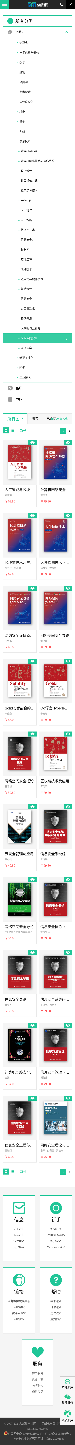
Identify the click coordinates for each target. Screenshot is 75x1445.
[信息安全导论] (19, 971)
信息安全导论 (15, 999)
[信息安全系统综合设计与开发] (55, 826)
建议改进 (56, 1313)
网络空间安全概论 (19, 780)
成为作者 (56, 1319)
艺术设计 (25, 91)
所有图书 (15, 419)
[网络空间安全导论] (55, 607)
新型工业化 (26, 357)
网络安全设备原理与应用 (20, 635)
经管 (22, 72)
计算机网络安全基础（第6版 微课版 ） (55, 489)
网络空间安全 (29, 338)
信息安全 (26, 298)
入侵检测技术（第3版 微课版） (55, 562)
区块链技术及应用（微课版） (20, 562)
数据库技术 (28, 229)
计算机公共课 (29, 180)
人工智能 (26, 220)
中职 (18, 400)
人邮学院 (19, 1307)
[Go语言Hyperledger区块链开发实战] (55, 680)
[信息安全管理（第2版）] (55, 1044)
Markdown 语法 (56, 1247)
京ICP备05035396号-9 (58, 1433)
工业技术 (25, 377)
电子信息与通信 (29, 52)
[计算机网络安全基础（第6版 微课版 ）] (55, 462)
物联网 (25, 249)
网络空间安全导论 (54, 635)
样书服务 (37, 1373)
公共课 (23, 82)
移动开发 (26, 318)
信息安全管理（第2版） (55, 1072)
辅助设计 (26, 288)
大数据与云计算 (30, 328)
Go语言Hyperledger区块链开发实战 (55, 707)
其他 (22, 121)
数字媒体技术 (29, 190)
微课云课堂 (19, 1313)
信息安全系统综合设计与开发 (55, 853)
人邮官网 (19, 1319)
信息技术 (25, 141)
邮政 (22, 131)
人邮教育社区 (38, 5)
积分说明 (56, 1241)
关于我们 (19, 1229)
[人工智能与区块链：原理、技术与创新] (19, 462)
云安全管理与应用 (19, 853)
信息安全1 (27, 239)
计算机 (23, 42)
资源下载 (37, 1379)
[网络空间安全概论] (19, 753)
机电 (22, 111)
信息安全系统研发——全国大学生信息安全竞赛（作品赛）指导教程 (55, 999)
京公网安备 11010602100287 (25, 1433)
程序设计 (26, 170)
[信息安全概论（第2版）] (55, 899)
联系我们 (19, 1235)
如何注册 (56, 1229)
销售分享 (37, 1391)
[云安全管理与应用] (19, 826)
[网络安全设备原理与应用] (19, 607)
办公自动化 (28, 308)
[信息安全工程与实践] (19, 1117)
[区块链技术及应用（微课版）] (19, 535)
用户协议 (19, 1247)
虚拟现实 (26, 348)
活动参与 (37, 1385)
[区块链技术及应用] (55, 753)
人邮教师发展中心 (19, 1301)
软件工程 (26, 259)
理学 (22, 367)
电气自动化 (26, 102)
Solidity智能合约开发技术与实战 (20, 707)
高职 (18, 388)
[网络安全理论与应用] (55, 1117)
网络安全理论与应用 (55, 1145)
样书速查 (56, 1301)
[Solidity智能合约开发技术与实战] (19, 680)
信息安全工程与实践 (20, 1145)
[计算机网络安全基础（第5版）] (19, 1044)
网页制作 (26, 210)
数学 (22, 62)
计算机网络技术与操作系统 (37, 161)
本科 (18, 32)
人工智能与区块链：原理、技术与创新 (20, 489)
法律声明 (19, 1241)
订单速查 (56, 1307)
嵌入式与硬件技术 (32, 279)
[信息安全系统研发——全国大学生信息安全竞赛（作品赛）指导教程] (55, 971)
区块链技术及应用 (54, 780)
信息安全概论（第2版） (55, 926)
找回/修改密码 (56, 1235)
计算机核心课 (29, 151)
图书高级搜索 (59, 418)
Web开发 (26, 200)
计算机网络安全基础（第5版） (20, 1072)
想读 (35, 418)
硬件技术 (26, 269)
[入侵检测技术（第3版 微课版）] (55, 535)
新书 (23, 430)
